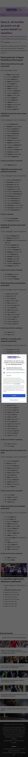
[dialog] (14, 378)
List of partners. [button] (17, 383)
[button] (14, 376)
